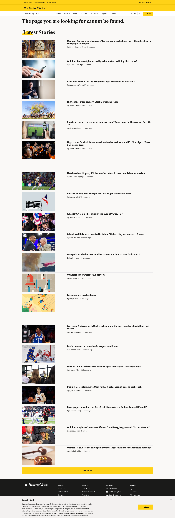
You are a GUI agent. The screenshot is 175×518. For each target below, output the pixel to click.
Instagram (136, 495)
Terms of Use (46, 513)
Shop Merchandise (114, 495)
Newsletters (112, 489)
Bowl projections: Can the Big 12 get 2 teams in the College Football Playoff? (107, 407)
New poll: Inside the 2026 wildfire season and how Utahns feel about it (104, 254)
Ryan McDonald (75, 332)
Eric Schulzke (74, 278)
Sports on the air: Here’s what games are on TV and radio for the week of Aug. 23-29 (109, 123)
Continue (145, 507)
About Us (61, 489)
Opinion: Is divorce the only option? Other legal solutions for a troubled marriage (109, 447)
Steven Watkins (75, 128)
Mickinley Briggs (75, 177)
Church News (51, 2)
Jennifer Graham (75, 217)
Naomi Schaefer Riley (77, 47)
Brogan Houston (75, 350)
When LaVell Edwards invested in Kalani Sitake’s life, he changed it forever (106, 234)
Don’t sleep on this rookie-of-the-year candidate (92, 346)
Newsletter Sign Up (30, 14)
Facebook (135, 492)
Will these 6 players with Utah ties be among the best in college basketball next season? (108, 327)
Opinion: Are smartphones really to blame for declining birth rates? (102, 61)
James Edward (74, 105)
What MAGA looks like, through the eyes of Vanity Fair (94, 214)
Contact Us (86, 489)
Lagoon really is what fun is (81, 295)
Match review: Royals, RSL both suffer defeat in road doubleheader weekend (106, 173)
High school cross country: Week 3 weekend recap (92, 101)
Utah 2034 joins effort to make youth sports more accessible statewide (104, 366)
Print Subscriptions (144, 2)
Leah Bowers (74, 258)
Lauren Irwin (74, 197)
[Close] (171, 500)
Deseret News (27, 2)
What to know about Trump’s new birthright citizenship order (99, 193)
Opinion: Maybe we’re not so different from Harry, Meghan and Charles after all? (108, 427)
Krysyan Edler (74, 370)
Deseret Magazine (39, 2)
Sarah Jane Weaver (76, 85)
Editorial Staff (63, 492)
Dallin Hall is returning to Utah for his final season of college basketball (104, 387)
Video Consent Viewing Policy (75, 513)
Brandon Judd (74, 410)
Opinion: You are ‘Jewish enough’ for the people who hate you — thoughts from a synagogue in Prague (109, 42)
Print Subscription (114, 492)
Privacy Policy (57, 513)
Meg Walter (73, 298)
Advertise (85, 495)
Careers (60, 495)
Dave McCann (74, 238)
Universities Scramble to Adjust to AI (86, 274)
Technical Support (88, 492)
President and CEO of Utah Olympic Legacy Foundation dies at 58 (101, 81)
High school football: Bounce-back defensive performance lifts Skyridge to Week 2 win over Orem (108, 144)
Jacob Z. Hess (74, 431)
